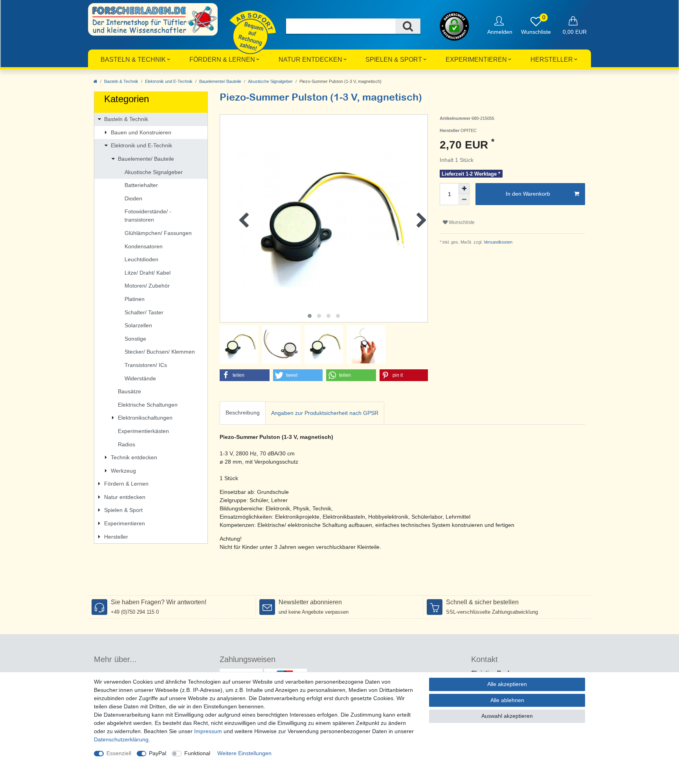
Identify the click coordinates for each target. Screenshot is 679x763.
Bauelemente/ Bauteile (220, 81)
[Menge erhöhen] (464, 188)
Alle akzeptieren (507, 684)
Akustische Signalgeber (270, 81)
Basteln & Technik (133, 59)
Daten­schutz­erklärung (121, 739)
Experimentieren (476, 59)
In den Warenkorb (528, 194)
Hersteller (551, 59)
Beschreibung (243, 412)
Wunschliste (461, 222)
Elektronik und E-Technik (169, 81)
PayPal (157, 753)
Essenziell (118, 753)
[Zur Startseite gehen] (95, 81)
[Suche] (407, 26)
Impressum (208, 731)
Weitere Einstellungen (244, 753)
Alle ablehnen (507, 700)
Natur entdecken (310, 59)
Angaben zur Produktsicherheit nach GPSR (324, 413)
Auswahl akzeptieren (507, 716)
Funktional (197, 753)
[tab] (243, 413)
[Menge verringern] (464, 199)
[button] (245, 375)
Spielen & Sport (393, 59)
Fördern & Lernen (222, 59)
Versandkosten (497, 242)
